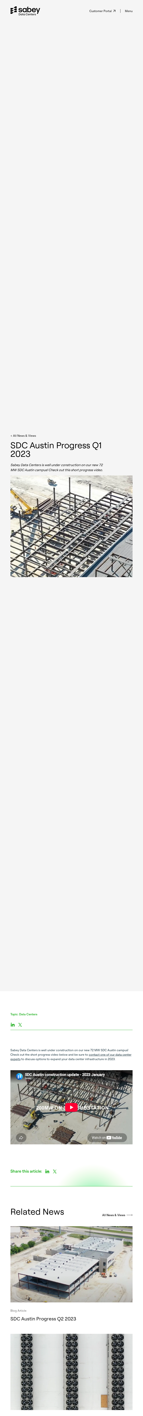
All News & (113, 1215)
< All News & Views (23, 435)
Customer (100, 11)
